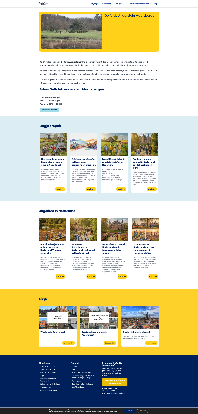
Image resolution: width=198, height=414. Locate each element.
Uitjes (42, 375)
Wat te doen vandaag (49, 372)
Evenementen (108, 4)
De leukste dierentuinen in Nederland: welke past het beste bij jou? (83, 248)
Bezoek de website (49, 110)
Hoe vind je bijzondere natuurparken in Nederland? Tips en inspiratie (52, 248)
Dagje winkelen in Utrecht (136, 332)
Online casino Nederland (50, 384)
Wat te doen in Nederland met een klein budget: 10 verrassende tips (143, 248)
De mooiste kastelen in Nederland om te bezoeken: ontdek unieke (114, 248)
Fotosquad (76, 381)
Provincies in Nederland (139, 4)
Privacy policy (45, 387)
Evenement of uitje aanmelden (115, 382)
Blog (155, 4)
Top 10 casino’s (78, 387)
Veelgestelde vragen (48, 390)
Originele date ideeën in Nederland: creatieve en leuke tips (84, 162)
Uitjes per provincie (47, 369)
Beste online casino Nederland (48, 380)
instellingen (113, 412)
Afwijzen (143, 411)
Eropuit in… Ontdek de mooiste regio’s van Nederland (113, 162)
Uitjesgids (95, 4)
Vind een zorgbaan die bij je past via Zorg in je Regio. (83, 376)
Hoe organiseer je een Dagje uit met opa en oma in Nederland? (52, 162)
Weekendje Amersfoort (52, 332)
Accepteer (130, 411)
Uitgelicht (120, 4)
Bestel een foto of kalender (82, 384)
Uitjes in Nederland (47, 366)
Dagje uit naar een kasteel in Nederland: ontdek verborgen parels (144, 163)
